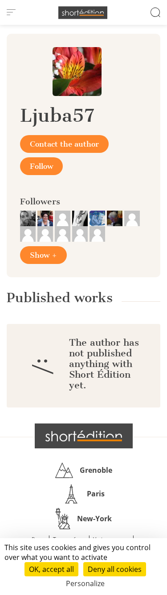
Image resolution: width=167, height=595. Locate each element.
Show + (43, 255)
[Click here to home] (84, 435)
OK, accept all (51, 569)
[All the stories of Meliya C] (81, 218)
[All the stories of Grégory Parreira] (81, 233)
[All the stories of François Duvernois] (115, 218)
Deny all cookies (115, 569)
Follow (41, 166)
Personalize (85, 583)
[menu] (11, 12)
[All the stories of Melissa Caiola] (28, 233)
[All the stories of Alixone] (132, 218)
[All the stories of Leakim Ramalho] (28, 218)
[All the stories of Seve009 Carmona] (63, 218)
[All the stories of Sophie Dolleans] (98, 218)
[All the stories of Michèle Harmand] (46, 218)
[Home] (82, 12)
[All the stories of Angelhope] (63, 233)
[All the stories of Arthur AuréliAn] (46, 233)
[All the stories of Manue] (97, 233)
